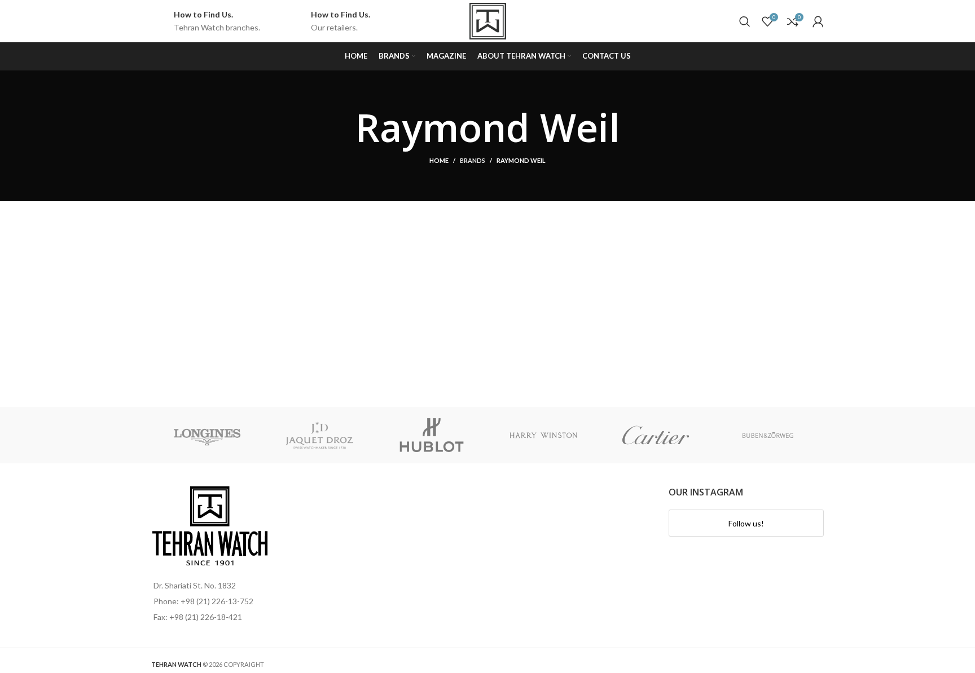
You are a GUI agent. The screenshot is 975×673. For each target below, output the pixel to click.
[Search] (745, 21)
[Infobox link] (205, 21)
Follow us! (746, 523)
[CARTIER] (656, 435)
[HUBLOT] (431, 435)
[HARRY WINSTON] (544, 435)
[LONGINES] (207, 435)
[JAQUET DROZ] (319, 435)
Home (439, 160)
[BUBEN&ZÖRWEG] (768, 435)
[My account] (818, 21)
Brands (472, 160)
